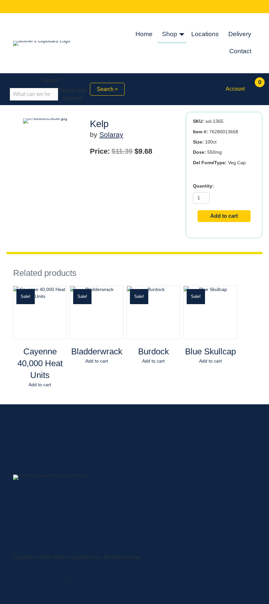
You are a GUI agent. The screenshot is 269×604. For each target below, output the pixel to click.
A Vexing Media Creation (38, 582)
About (109, 494)
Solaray (111, 134)
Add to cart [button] (40, 384)
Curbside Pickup (224, 481)
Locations (205, 34)
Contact (240, 51)
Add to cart (224, 216)
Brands (150, 507)
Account (235, 89)
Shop (169, 34)
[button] (181, 34)
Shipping (217, 507)
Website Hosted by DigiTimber (99, 582)
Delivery (239, 34)
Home (144, 34)
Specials (151, 494)
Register (216, 521)
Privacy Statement (161, 521)
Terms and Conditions (165, 534)
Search (50, 80)
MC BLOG (218, 534)
